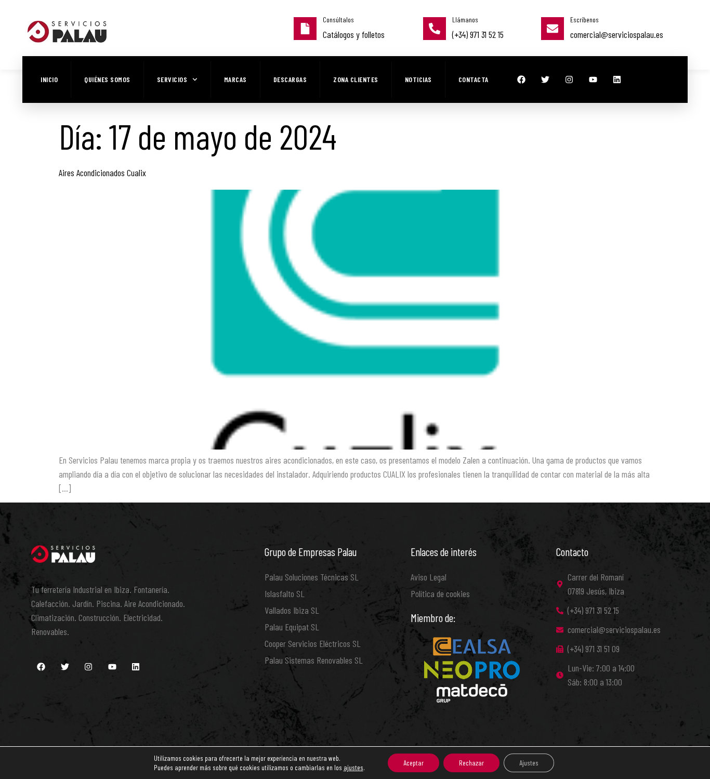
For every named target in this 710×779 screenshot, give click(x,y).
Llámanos (465, 19)
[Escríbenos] (552, 28)
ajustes (353, 767)
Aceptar (413, 762)
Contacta (473, 79)
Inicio (49, 79)
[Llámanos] (434, 28)
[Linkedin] (617, 79)
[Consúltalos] (305, 28)
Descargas (290, 79)
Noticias (418, 79)
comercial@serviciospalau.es (616, 34)
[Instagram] (569, 79)
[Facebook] (521, 79)
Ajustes (528, 762)
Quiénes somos (107, 79)
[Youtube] (593, 79)
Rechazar (471, 762)
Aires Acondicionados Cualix (102, 172)
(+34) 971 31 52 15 (478, 34)
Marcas (235, 79)
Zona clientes (355, 79)
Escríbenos (584, 19)
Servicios (172, 79)
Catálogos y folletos (354, 34)
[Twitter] (545, 79)
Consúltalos (338, 19)
